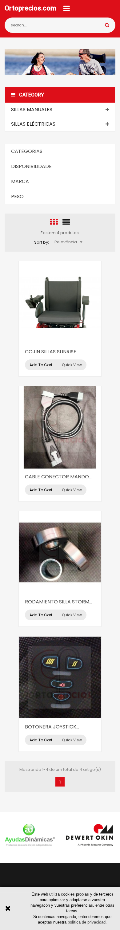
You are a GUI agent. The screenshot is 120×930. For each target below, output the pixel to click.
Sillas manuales (31, 109)
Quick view (72, 364)
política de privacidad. (87, 922)
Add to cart (41, 364)
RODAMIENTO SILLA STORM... (58, 601)
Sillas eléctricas (33, 124)
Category (31, 95)
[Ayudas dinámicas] (30, 835)
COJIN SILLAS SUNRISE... (52, 351)
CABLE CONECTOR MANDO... (58, 476)
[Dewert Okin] (90, 835)
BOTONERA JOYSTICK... (52, 726)
